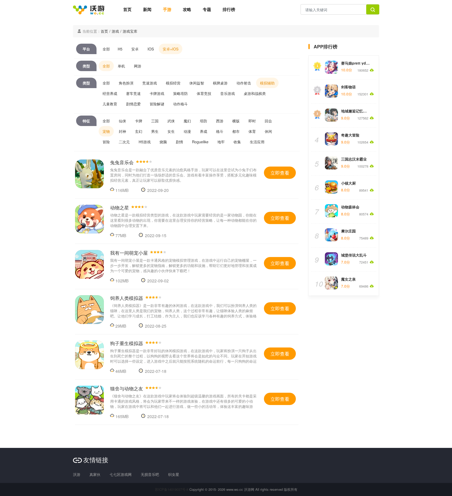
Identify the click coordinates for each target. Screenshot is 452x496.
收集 (237, 141)
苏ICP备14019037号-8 (171, 489)
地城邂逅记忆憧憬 (355, 110)
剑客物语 (348, 86)
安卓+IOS (170, 49)
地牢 (221, 141)
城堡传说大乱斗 (354, 255)
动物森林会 (350, 206)
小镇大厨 (348, 183)
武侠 (171, 120)
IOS (151, 49)
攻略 (187, 9)
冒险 (106, 141)
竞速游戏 (149, 82)
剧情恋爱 (133, 103)
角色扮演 (126, 82)
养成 (203, 131)
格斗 (219, 131)
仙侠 (122, 120)
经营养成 (110, 93)
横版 (236, 120)
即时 (252, 120)
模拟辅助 (267, 82)
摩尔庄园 (348, 230)
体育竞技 (204, 93)
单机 (121, 66)
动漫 (187, 131)
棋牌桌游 (220, 82)
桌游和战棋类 (255, 93)
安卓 (135, 49)
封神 (122, 131)
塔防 (203, 120)
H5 (120, 49)
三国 (155, 120)
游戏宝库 (130, 31)
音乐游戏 (227, 93)
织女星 (173, 474)
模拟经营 (173, 82)
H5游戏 (145, 141)
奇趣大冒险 (350, 135)
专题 (207, 9)
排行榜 (229, 9)
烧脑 (163, 141)
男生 (155, 131)
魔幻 (187, 120)
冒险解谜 (157, 103)
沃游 (76, 474)
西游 (219, 120)
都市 (236, 131)
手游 (167, 9)
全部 (106, 49)
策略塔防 (180, 93)
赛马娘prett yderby (357, 63)
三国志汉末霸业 (354, 159)
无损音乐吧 (150, 474)
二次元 (124, 141)
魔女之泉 (348, 279)
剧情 (179, 141)
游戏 (115, 31)
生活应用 (257, 141)
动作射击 (243, 82)
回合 (268, 120)
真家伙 (94, 474)
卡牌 (138, 120)
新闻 (147, 9)
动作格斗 (180, 103)
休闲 (268, 131)
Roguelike (200, 141)
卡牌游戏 (157, 93)
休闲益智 (196, 82)
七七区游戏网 (121, 474)
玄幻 (138, 131)
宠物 (106, 131)
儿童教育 (110, 103)
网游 (137, 66)
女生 (171, 131)
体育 (252, 131)
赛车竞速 (133, 93)
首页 (127, 9)
